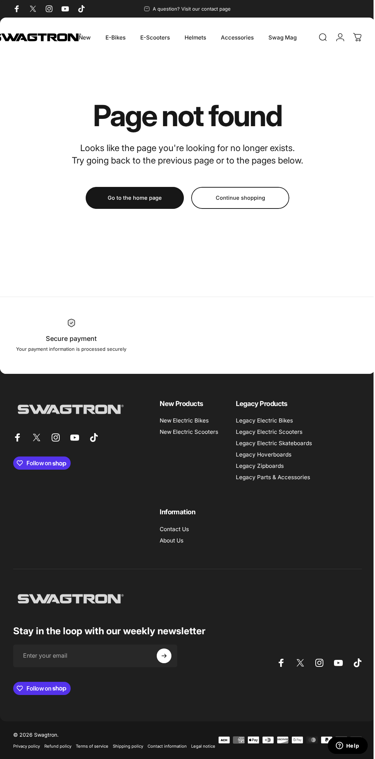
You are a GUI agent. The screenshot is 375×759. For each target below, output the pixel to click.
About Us (171, 540)
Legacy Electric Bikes (264, 420)
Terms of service (92, 746)
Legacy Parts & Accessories (273, 477)
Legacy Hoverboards (264, 454)
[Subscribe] (164, 656)
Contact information (167, 746)
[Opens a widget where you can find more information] (342, 746)
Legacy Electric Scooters (269, 431)
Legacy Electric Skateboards (274, 443)
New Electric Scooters (189, 431)
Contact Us (174, 529)
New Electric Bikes (184, 420)
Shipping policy (128, 746)
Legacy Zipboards (260, 465)
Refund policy (57, 746)
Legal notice (25, 755)
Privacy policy (26, 746)
